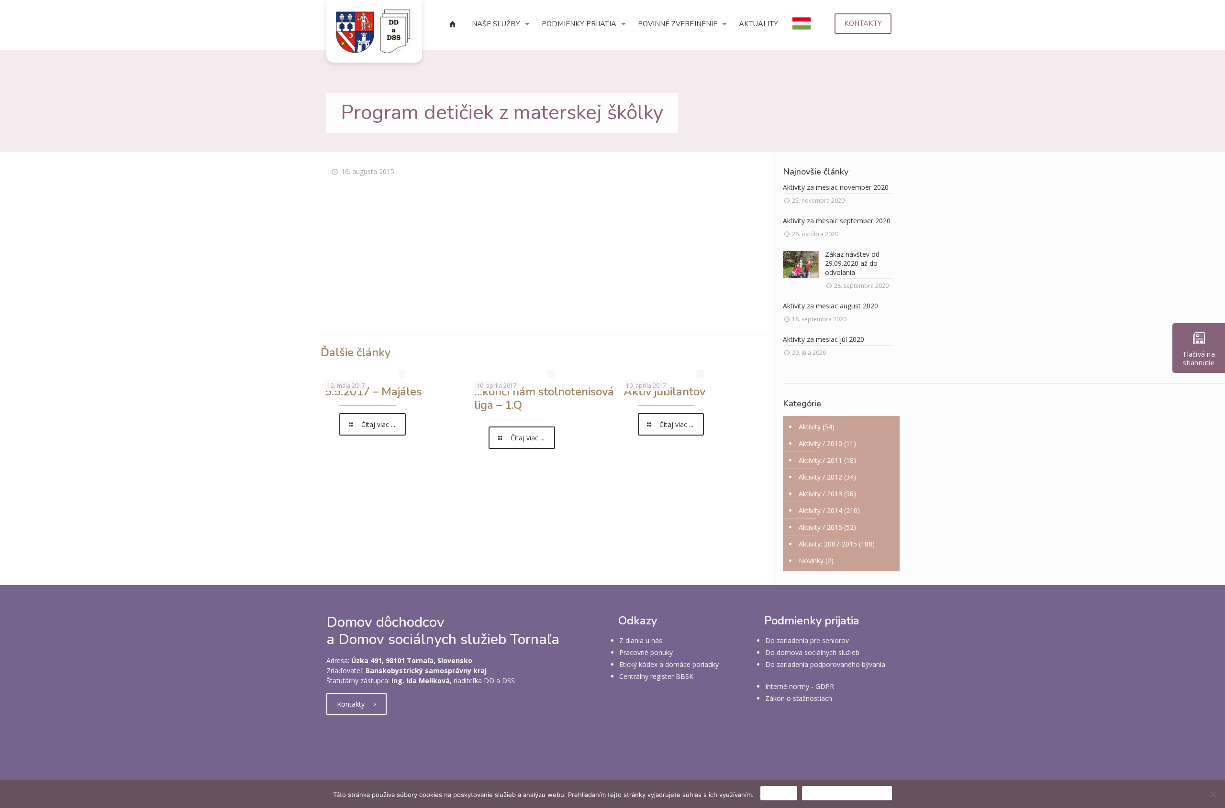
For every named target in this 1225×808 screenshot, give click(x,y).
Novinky (811, 560)
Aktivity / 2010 (820, 443)
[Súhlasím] (1213, 794)
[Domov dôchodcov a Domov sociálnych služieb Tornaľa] (374, 31)
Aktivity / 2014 (820, 510)
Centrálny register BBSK (656, 676)
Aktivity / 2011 (820, 460)
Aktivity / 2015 (820, 527)
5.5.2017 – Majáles (373, 391)
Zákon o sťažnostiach (798, 698)
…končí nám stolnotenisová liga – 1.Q (544, 398)
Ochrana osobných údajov (847, 793)
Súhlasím (778, 793)
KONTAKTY (863, 23)
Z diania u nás (640, 640)
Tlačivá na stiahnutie (1198, 358)
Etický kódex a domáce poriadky (669, 664)
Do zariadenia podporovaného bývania (825, 664)
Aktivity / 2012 (820, 476)
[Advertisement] (544, 261)
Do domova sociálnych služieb (812, 652)
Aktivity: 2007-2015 (828, 543)
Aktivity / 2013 (820, 493)
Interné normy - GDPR (799, 686)
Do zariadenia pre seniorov (807, 640)
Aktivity (810, 426)
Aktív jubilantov (664, 391)
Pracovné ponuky (646, 652)
